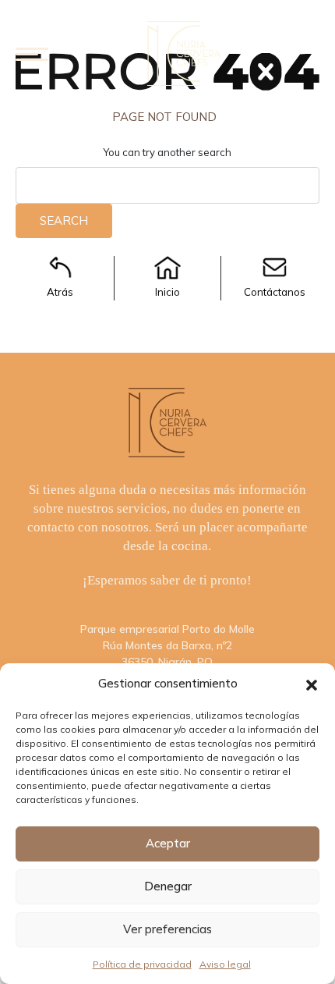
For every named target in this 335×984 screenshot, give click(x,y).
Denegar (168, 886)
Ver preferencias (167, 929)
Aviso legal (225, 964)
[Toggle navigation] (32, 53)
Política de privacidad (142, 964)
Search (64, 220)
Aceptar (168, 843)
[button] (311, 683)
